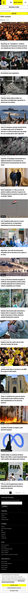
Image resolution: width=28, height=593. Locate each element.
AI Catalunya (3, 569)
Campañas (3, 534)
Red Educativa (4, 561)
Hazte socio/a (18, 2)
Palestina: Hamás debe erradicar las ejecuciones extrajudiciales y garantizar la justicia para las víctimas (13, 100)
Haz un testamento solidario (7, 548)
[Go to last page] (23, 493)
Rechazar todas (14, 590)
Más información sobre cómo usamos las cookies (13, 581)
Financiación (3, 517)
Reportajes (3, 532)
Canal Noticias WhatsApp (6, 528)
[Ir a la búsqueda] (11, 2)
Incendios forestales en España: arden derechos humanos (12, 429)
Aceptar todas (14, 585)
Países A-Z (3, 536)
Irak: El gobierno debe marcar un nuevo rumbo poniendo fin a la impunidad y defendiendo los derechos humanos (12, 223)
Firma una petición (5, 545)
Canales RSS (3, 537)
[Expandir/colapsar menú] (25, 2)
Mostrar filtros (14, 7)
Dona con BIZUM (4, 552)
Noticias (3, 526)
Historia (2, 515)
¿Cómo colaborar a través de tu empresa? (9, 554)
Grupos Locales (4, 567)
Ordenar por (2, 20)
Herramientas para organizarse (10, 73)
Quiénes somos (4, 513)
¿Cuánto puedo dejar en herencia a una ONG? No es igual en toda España (14, 370)
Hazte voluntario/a (5, 550)
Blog (2, 530)
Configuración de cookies (14, 588)
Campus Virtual (4, 565)
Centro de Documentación (6, 563)
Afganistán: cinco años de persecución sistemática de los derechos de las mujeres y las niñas (14, 252)
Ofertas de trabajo (4, 519)
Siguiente (17, 492)
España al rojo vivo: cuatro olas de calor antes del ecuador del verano (12, 343)
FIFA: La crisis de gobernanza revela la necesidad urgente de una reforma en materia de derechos (12, 486)
